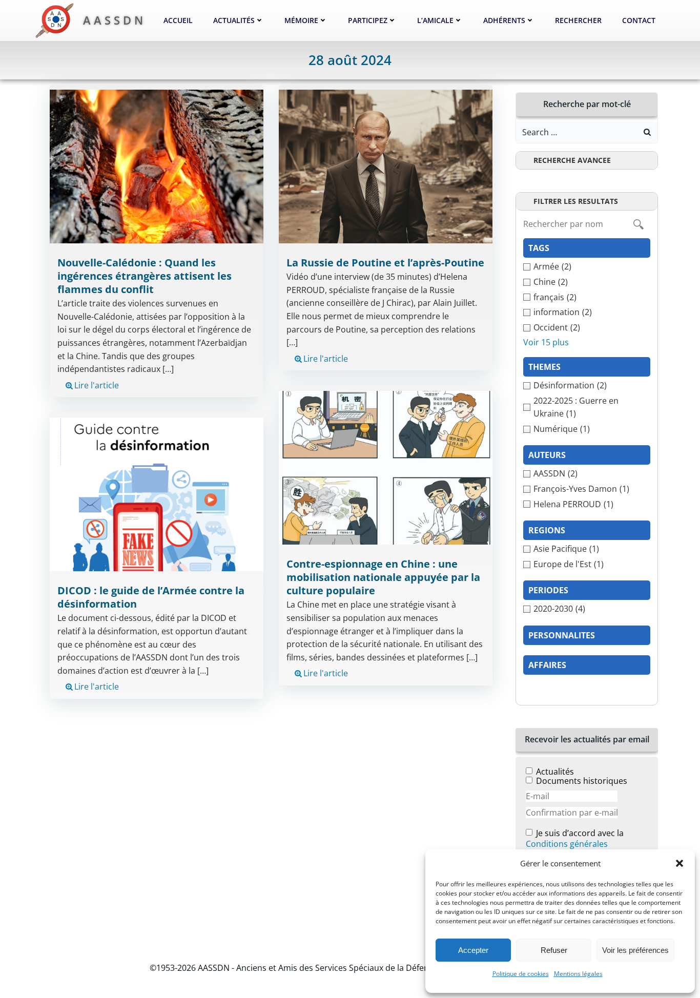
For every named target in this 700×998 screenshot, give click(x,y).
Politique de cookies (520, 973)
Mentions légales (578, 973)
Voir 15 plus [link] (546, 342)
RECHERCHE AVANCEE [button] (572, 160)
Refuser (554, 950)
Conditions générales (567, 843)
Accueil (178, 20)
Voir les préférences (635, 950)
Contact (638, 20)
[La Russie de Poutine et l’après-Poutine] (385, 166)
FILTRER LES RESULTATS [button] (575, 201)
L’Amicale (435, 20)
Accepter (473, 950)
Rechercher (578, 20)
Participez (367, 20)
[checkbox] (586, 267)
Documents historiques (581, 780)
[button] (679, 863)
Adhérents (504, 20)
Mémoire (301, 20)
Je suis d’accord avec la (575, 838)
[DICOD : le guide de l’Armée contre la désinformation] (156, 494)
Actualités (234, 20)
